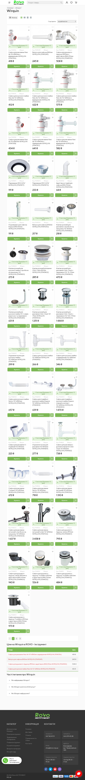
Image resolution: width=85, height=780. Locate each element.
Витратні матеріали (13, 748)
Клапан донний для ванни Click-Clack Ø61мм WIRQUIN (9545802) (42, 270)
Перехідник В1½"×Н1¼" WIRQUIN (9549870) (40, 184)
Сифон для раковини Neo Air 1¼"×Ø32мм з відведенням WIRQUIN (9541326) (66, 142)
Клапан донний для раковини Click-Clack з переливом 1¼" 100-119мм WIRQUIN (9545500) (65, 315)
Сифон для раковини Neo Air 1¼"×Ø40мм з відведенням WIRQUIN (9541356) (18, 55)
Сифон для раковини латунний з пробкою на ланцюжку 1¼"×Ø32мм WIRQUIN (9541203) (17, 533)
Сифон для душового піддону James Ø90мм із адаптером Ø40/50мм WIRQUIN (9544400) (17, 576)
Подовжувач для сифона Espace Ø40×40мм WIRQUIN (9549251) (17, 227)
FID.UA (9, 777)
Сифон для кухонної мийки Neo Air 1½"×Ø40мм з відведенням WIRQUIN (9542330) (42, 99)
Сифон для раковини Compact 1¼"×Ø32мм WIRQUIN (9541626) (16, 490)
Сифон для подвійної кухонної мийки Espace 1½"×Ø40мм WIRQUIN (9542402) (41, 402)
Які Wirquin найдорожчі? (20, 693)
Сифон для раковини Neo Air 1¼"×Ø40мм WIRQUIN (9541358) (18, 141)
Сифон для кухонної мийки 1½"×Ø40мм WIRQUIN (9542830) (42, 357)
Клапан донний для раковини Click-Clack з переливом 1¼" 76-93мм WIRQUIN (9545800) (65, 271)
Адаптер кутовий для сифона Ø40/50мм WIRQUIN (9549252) (64, 185)
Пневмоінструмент (13, 742)
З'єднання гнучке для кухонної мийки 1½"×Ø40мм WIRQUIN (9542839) (16, 358)
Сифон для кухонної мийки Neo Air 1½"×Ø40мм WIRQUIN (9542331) (18, 98)
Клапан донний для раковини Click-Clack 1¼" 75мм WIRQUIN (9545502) (41, 315)
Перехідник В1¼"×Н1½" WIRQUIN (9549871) (16, 184)
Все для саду (11, 752)
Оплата (28, 735)
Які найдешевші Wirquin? (20, 680)
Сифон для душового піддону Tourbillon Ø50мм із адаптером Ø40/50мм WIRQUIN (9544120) (42, 576)
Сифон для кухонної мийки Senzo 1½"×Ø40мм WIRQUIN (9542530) (18, 401)
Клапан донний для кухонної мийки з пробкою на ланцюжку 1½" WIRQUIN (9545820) (18, 271)
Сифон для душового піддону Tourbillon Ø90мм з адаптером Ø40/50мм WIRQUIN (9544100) (18, 620)
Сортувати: (52, 21)
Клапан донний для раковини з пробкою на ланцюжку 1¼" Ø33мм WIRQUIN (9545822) (65, 228)
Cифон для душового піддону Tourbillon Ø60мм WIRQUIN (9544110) (66, 575)
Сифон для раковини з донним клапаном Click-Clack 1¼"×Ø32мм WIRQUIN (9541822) (65, 448)
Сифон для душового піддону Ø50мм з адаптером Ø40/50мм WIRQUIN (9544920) (64, 55)
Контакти (28, 743)
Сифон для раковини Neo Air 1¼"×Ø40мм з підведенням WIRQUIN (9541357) (42, 142)
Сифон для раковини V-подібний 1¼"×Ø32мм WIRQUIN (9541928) (17, 447)
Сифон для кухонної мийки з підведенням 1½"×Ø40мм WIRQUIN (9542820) (66, 357)
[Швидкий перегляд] (28, 27)
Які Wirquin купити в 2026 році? (23, 687)
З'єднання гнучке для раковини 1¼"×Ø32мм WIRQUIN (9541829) (40, 447)
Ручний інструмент (13, 745)
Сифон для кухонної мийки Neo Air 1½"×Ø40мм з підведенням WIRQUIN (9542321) (66, 99)
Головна (10, 8)
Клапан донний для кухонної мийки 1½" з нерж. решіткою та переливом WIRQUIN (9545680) (18, 315)
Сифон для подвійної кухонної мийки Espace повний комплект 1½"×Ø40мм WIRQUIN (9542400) (65, 403)
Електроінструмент (14, 734)
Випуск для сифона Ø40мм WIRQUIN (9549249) (42, 53)
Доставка (28, 732)
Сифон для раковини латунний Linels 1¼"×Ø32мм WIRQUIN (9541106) (42, 532)
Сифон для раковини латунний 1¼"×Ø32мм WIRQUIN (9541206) (64, 490)
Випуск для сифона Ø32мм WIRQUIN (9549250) (42, 226)
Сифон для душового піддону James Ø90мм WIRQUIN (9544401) (64, 532)
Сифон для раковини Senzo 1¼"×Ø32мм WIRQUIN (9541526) (40, 490)
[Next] (20, 638)
